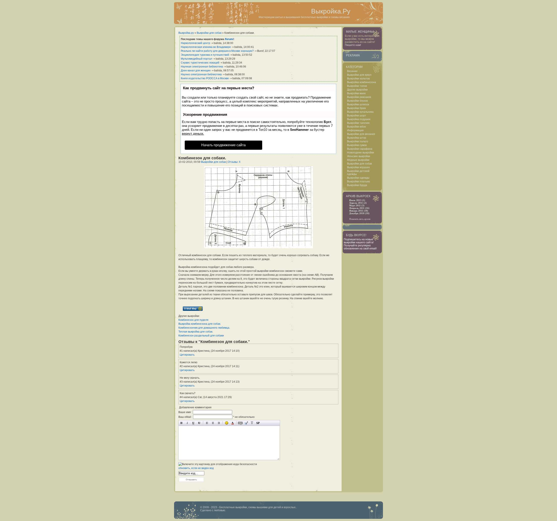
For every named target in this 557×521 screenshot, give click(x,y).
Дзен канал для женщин (196, 70)
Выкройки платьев (358, 181)
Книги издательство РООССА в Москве (205, 78)
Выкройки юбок (356, 126)
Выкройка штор (356, 137)
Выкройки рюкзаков (359, 97)
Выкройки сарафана (359, 148)
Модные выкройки (358, 159)
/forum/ (229, 39)
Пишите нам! (353, 45)
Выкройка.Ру (330, 11)
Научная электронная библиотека (202, 66)
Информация (355, 130)
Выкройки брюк (356, 108)
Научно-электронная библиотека (201, 74)
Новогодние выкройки (360, 152)
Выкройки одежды (358, 177)
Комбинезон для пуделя (193, 319)
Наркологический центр (195, 43)
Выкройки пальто (357, 141)
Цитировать (187, 354)
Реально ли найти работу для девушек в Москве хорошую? (217, 50)
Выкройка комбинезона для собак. (199, 323)
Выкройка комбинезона (361, 82)
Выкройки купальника (360, 111)
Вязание (352, 71)
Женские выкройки (358, 156)
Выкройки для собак (209, 32)
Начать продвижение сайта (223, 145)
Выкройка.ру (186, 32)
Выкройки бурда (357, 185)
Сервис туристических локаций (200, 62)
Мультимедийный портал (196, 58)
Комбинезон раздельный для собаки (201, 335)
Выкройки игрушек (358, 167)
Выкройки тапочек (358, 122)
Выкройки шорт (356, 115)
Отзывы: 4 (234, 161)
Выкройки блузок (357, 100)
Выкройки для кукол (359, 74)
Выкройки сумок (357, 145)
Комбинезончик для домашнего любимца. (204, 327)
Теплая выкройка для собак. (195, 331)
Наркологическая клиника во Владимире (206, 47)
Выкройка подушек (358, 119)
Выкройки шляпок (358, 104)
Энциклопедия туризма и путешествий (205, 54)
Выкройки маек (356, 93)
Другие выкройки (357, 89)
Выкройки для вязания (361, 134)
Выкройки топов (357, 85)
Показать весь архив (359, 219)
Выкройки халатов (358, 78)
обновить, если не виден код (196, 468)
